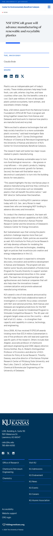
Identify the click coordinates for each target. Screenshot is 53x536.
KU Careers (34, 494)
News (5, 12)
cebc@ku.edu (8, 442)
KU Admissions (35, 469)
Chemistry (7, 478)
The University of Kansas (15, 530)
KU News (33, 481)
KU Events (33, 487)
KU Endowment (36, 475)
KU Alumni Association (39, 500)
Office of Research (11, 462)
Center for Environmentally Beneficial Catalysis (20, 7)
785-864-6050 (8, 445)
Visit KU (32, 462)
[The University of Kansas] (15, 424)
